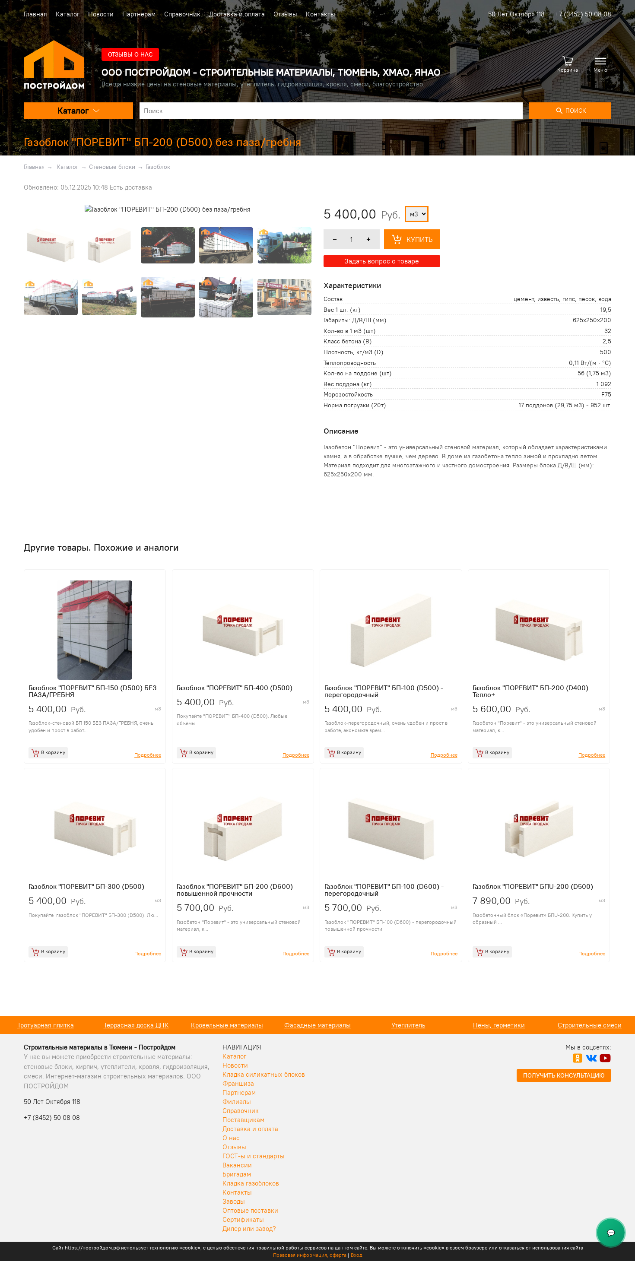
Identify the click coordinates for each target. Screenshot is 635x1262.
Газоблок (158, 167)
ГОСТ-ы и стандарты (253, 1156)
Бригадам (236, 1174)
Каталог (67, 14)
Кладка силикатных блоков (263, 1074)
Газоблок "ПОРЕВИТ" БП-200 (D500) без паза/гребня (162, 142)
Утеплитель (408, 1025)
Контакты (320, 14)
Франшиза (238, 1083)
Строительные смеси (590, 1025)
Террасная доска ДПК (136, 1025)
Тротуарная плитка (45, 1025)
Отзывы (285, 14)
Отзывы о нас (130, 54)
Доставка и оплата (237, 14)
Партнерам (139, 14)
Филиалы (236, 1101)
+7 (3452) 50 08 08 (583, 14)
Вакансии (237, 1165)
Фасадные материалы (317, 1025)
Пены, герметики (499, 1025)
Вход (356, 1255)
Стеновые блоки (112, 167)
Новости (101, 14)
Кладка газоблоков (250, 1183)
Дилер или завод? (249, 1228)
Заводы (233, 1201)
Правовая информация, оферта (309, 1255)
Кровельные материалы (227, 1025)
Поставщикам (243, 1120)
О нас (231, 1138)
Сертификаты (243, 1219)
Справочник (182, 14)
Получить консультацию (564, 1075)
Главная (35, 14)
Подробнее (147, 754)
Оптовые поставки (250, 1210)
